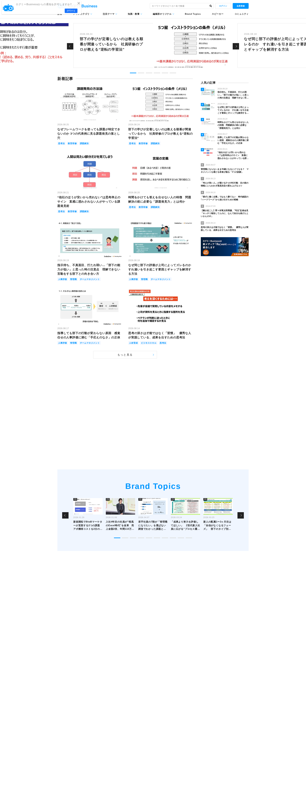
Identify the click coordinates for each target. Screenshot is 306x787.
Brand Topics (193, 14)
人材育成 (133, 343)
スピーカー (218, 14)
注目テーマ (109, 14)
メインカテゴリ (81, 14)
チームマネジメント (90, 279)
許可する (71, 11)
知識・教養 (134, 14)
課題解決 (84, 143)
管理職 (73, 279)
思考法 (61, 143)
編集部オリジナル (162, 14)
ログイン (223, 6)
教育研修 (72, 143)
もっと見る (125, 354)
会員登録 (241, 6)
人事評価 (62, 279)
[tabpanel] (153, 45)
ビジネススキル (149, 343)
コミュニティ (242, 14)
